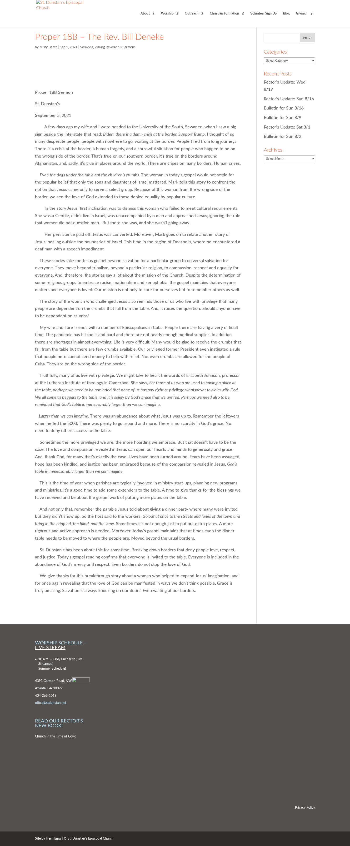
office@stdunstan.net (50, 703)
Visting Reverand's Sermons (115, 47)
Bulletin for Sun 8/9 (282, 118)
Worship (167, 13)
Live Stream (50, 647)
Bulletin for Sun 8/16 (284, 108)
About (145, 13)
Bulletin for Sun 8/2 (282, 136)
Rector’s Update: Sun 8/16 (289, 99)
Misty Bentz (48, 47)
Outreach (192, 13)
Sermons (86, 47)
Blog (286, 13)
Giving (300, 13)
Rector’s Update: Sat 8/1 (287, 127)
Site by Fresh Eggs (48, 838)
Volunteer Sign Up (263, 13)
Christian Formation (224, 13)
